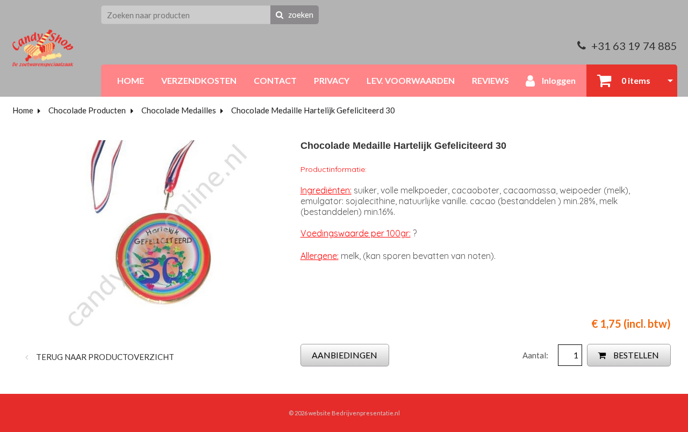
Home (22, 110)
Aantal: (536, 355)
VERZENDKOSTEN (198, 80)
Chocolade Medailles (178, 110)
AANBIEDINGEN (344, 355)
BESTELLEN (635, 355)
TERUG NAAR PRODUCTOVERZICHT (104, 357)
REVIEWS (490, 80)
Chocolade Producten (87, 110)
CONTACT (275, 80)
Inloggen (558, 80)
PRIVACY (331, 80)
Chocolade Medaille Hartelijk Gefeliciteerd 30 (313, 110)
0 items (635, 80)
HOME (130, 80)
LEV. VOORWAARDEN (411, 80)
